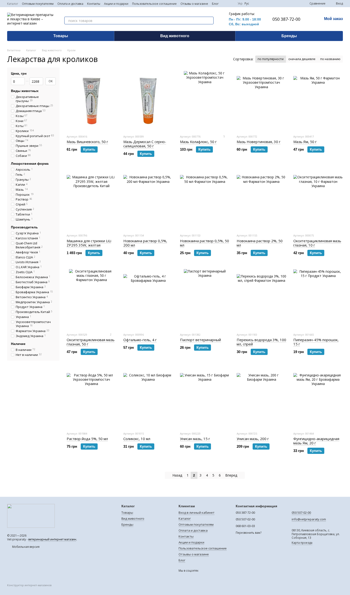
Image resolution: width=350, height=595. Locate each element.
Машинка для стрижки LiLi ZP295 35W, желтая (89, 242)
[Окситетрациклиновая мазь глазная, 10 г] (318, 200)
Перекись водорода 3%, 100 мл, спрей (261, 341)
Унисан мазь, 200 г (253, 438)
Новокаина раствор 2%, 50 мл (260, 242)
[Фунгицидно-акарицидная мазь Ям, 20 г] (318, 398)
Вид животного (174, 36)
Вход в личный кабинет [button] (197, 512)
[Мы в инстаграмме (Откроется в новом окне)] (231, 3)
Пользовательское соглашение (154, 4)
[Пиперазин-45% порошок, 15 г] (318, 299)
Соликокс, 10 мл (136, 438)
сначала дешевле (301, 59)
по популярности (271, 59)
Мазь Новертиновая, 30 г (258, 141)
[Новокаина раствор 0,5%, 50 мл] (205, 200)
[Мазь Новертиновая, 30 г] (261, 101)
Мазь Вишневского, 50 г (87, 141)
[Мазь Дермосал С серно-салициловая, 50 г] (148, 101)
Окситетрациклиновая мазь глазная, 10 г (317, 242)
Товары (60, 36)
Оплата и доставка (70, 4)
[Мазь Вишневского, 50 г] (91, 101)
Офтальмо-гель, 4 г (140, 339)
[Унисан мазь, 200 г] (261, 398)
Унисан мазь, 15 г (195, 438)
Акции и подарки (116, 4)
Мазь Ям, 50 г (305, 141)
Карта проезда (302, 543)
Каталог (12, 4)
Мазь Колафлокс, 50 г (198, 141)
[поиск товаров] (210, 20)
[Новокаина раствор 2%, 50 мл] (261, 200)
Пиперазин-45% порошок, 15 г (316, 341)
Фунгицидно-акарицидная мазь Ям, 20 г (316, 440)
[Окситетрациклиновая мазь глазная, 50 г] (91, 299)
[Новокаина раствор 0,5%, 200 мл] (148, 200)
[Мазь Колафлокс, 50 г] (205, 101)
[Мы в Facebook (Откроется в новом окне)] (225, 3)
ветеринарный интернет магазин (52, 539)
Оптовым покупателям (38, 4)
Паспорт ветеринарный (200, 339)
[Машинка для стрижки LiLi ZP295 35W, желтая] (91, 200)
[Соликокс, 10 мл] (148, 398)
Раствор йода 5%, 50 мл (87, 438)
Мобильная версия (25, 547)
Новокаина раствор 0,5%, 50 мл (204, 242)
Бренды (289, 36)
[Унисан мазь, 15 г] (205, 398)
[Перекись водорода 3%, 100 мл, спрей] (261, 299)
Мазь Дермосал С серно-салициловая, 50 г (144, 143)
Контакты (93, 4)
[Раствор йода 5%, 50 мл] (91, 398)
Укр (240, 3)
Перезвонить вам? (248, 533)
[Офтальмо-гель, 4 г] (148, 299)
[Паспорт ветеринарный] (205, 299)
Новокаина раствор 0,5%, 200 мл (145, 242)
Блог (215, 4)
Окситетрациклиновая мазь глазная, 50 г (91, 341)
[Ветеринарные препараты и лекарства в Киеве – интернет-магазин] (31, 515)
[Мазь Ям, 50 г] (318, 101)
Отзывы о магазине (194, 4)
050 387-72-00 (286, 19)
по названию (330, 59)
